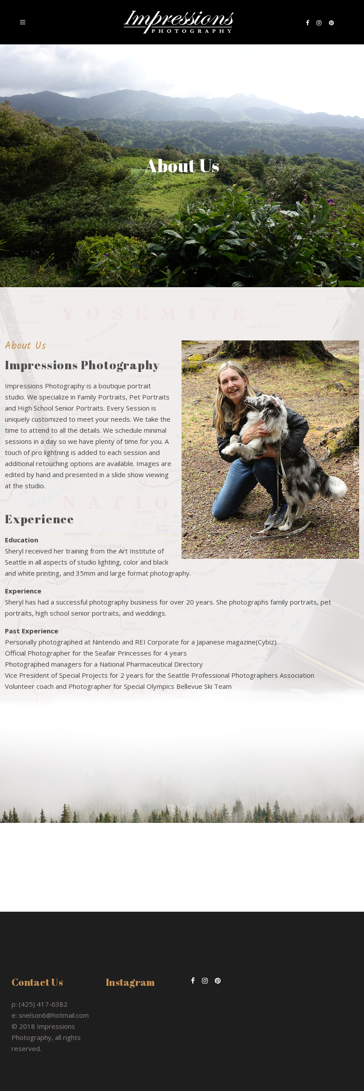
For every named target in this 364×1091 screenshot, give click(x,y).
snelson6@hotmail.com (54, 1015)
